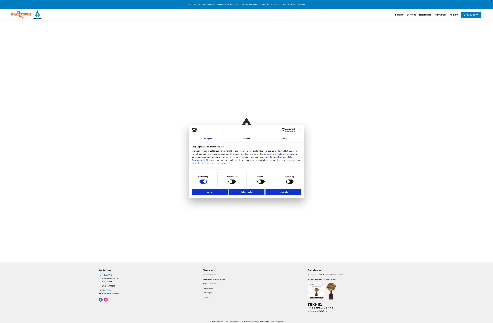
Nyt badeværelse (210, 284)
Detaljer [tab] (246, 138)
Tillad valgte (246, 192)
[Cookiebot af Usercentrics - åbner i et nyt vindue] (283, 130)
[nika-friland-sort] (26, 15)
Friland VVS (107, 275)
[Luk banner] (300, 130)
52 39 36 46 (106, 290)
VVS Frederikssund (249, 321)
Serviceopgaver (209, 275)
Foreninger (207, 293)
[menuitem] (399, 15)
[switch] (232, 182)
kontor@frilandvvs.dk (111, 293)
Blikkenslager (208, 288)
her (219, 169)
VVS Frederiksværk (232, 321)
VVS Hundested (216, 321)
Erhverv (206, 297)
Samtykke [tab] (208, 138)
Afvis (209, 192)
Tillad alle (283, 192)
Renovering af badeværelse (214, 279)
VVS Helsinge (263, 321)
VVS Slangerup (277, 321)
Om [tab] (285, 138)
